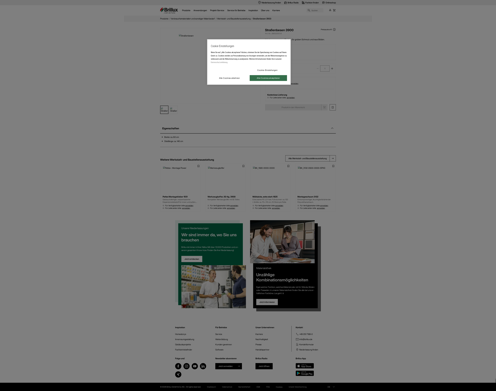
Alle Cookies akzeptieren (268, 78)
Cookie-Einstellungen (267, 70)
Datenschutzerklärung (219, 62)
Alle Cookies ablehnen (229, 78)
